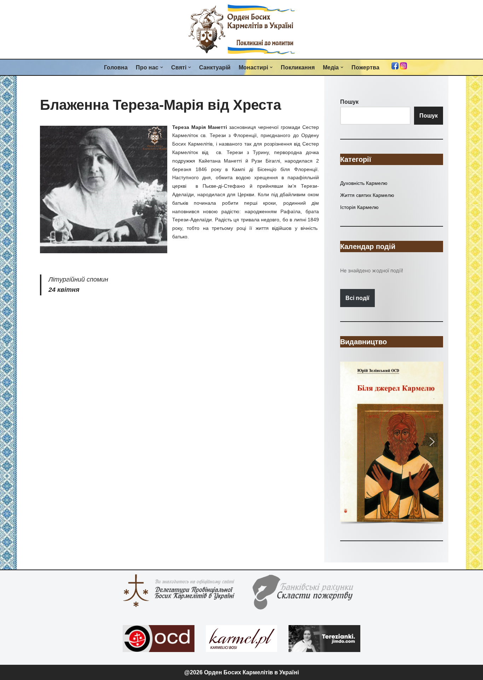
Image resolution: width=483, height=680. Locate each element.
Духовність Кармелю (364, 183)
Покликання (298, 67)
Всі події (357, 298)
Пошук (428, 116)
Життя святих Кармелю (367, 195)
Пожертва (365, 67)
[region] (391, 444)
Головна (116, 67)
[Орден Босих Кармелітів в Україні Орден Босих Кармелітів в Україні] (241, 29)
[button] (161, 67)
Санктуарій (215, 67)
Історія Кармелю (359, 207)
